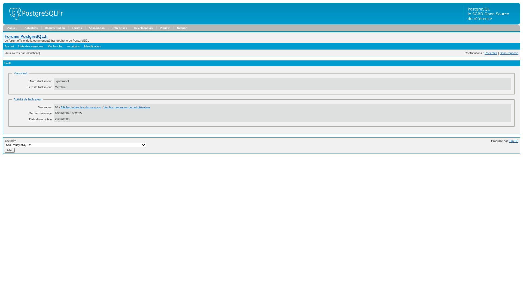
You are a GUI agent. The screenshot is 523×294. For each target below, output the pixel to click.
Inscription (73, 46)
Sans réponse (509, 53)
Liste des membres (31, 46)
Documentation (55, 27)
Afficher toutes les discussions (80, 107)
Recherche (55, 46)
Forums (77, 27)
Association (97, 27)
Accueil (12, 27)
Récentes (491, 53)
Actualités (31, 27)
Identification (92, 46)
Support (182, 27)
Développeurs (143, 27)
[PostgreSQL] (34, 23)
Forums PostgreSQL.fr (26, 36)
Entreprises (119, 27)
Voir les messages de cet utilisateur (127, 107)
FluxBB (513, 141)
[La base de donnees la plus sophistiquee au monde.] (491, 23)
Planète (165, 27)
